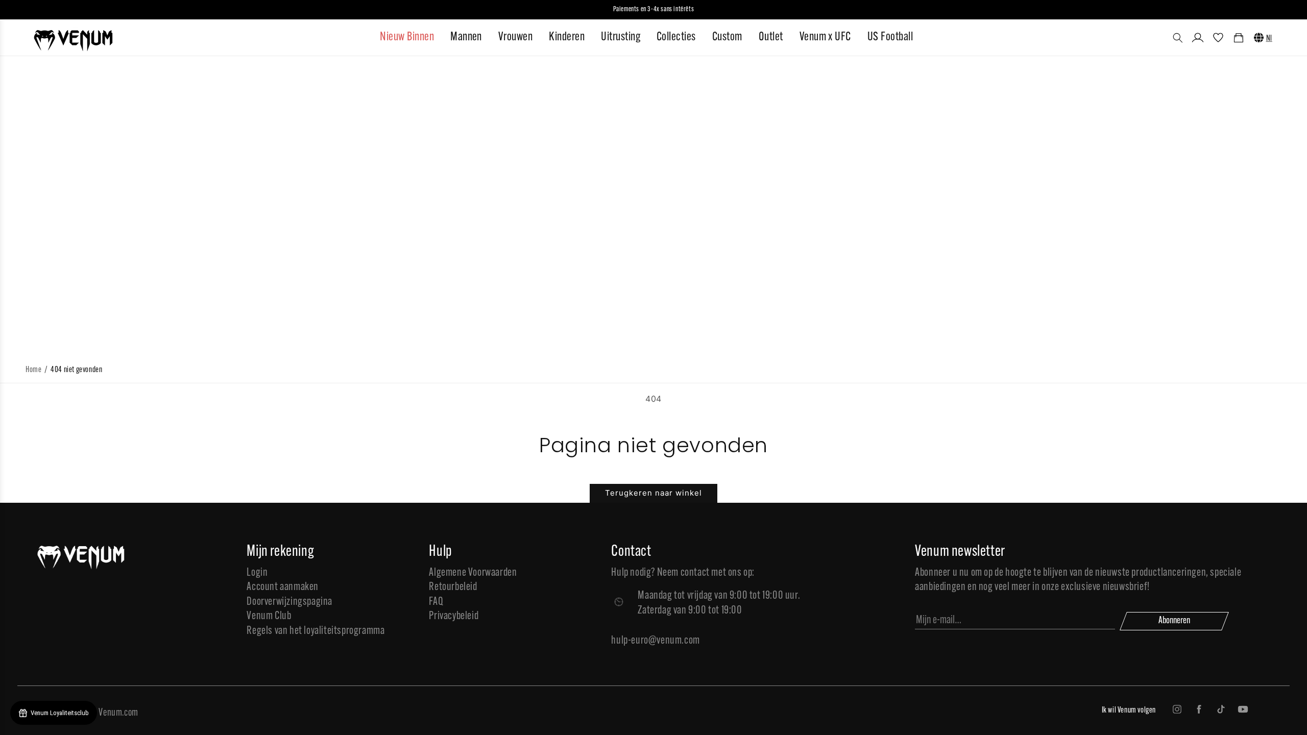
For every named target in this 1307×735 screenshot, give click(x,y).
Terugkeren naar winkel (653, 493)
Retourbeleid (453, 587)
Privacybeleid (453, 616)
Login (257, 573)
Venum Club (269, 616)
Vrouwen (515, 37)
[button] (1178, 38)
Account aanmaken (283, 587)
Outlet (771, 37)
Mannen (466, 37)
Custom (727, 37)
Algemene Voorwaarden (473, 573)
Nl (1269, 39)
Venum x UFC (825, 37)
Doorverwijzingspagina (289, 602)
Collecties (676, 37)
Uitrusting (620, 37)
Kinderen (567, 37)
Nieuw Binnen (407, 37)
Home (33, 370)
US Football (890, 37)
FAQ (436, 602)
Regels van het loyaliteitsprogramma (315, 631)
